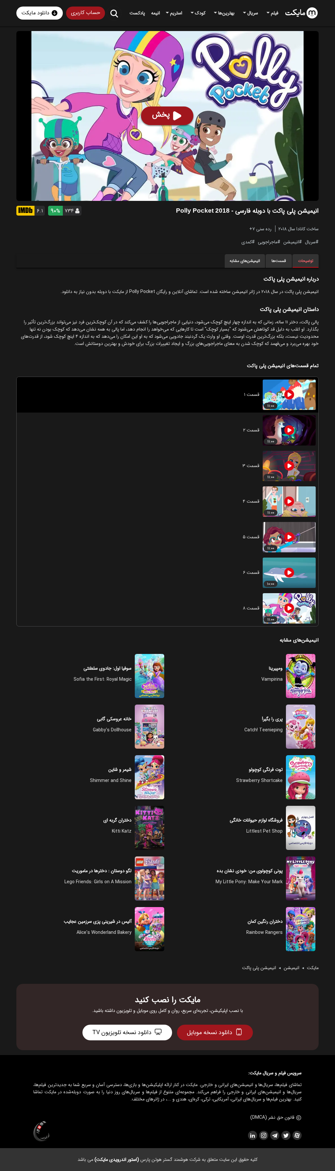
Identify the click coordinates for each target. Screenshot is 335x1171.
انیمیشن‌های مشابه (245, 261)
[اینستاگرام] (263, 1135)
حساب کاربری (85, 12)
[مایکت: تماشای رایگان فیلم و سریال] (301, 13)
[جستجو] (114, 13)
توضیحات (305, 261)
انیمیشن (291, 241)
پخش (161, 115)
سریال (310, 241)
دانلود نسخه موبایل (209, 1032)
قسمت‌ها (279, 261)
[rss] (252, 1135)
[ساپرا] (41, 1131)
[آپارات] (297, 1135)
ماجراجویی (267, 241)
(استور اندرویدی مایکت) (117, 1159)
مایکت (313, 967)
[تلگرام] (274, 1135)
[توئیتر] (286, 1135)
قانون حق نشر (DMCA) (272, 1117)
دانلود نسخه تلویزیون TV (121, 1032)
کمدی (246, 241)
